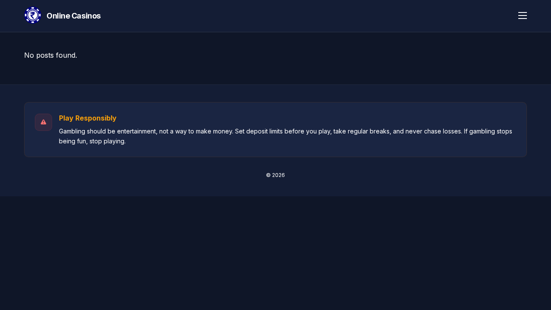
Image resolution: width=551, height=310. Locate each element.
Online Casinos (73, 15)
